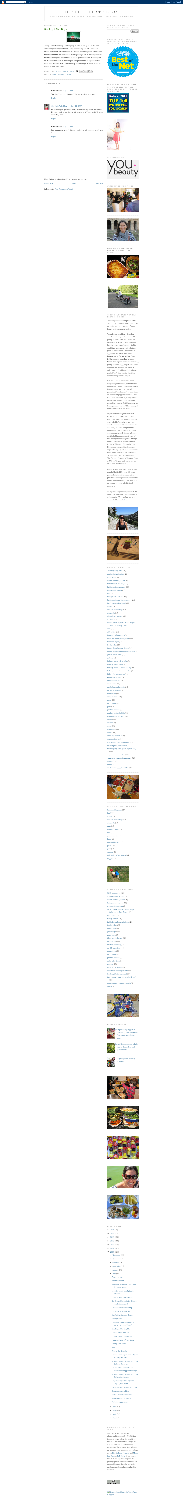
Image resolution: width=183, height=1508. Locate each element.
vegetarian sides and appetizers (119, 758)
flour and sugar (113, 641)
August (116, 1270)
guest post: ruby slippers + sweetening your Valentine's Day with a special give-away (126, 1033)
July (114, 1273)
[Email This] (80, 71)
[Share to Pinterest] (91, 71)
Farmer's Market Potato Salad (123, 1340)
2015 (112, 1229)
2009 (112, 1252)
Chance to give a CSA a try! (122, 1297)
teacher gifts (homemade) (117, 745)
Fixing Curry (117, 1318)
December (117, 1255)
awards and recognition (116, 580)
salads (109, 719)
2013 (112, 1237)
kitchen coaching (114, 677)
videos (109, 764)
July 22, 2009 (68, 90)
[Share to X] (86, 71)
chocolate (111, 613)
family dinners (112, 918)
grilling (110, 657)
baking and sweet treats (116, 587)
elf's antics (111, 631)
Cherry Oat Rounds (119, 1351)
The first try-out (118, 1280)
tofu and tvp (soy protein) (117, 855)
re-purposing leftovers (115, 716)
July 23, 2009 (68, 126)
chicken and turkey (114, 609)
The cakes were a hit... (120, 1391)
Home (74, 183)
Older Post (99, 183)
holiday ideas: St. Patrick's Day (119, 667)
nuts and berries (113, 842)
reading (110, 964)
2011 (112, 1244)
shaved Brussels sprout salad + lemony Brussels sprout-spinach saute (126, 1047)
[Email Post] (76, 71)
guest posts (111, 935)
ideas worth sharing (114, 938)
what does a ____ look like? (118, 767)
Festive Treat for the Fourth (122, 1394)
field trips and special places (118, 638)
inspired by (111, 941)
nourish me (111, 693)
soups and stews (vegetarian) (118, 742)
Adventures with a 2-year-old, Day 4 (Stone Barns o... (125, 1362)
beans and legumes (114, 590)
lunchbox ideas (113, 680)
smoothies (111, 729)
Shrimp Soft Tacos (119, 1343)
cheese (109, 606)
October (116, 1262)
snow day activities (114, 735)
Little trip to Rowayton (121, 1311)
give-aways (111, 931)
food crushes (112, 644)
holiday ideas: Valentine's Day (119, 670)
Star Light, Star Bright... (121, 1328)
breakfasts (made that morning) (119, 600)
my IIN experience (114, 690)
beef (109, 593)
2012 (112, 1240)
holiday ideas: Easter (115, 664)
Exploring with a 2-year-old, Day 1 (125, 1387)
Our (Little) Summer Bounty (123, 1315)
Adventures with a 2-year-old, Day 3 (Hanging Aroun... (125, 1375)
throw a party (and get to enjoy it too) (121, 748)
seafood (110, 722)
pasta (109, 700)
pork (109, 706)
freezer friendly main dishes (118, 648)
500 (113, 1347)
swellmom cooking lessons (117, 970)
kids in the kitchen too (116, 674)
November (117, 1258)
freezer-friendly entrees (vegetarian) (121, 651)
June (115, 1406)
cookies (110, 619)
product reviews (113, 709)
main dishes (111, 683)
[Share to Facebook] (88, 71)
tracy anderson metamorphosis (119, 983)
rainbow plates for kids (116, 713)
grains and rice (113, 835)
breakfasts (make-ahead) (116, 603)
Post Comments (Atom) (64, 189)
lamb (109, 839)
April (115, 1414)
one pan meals (112, 696)
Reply (53, 98)
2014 (112, 1233)
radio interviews (113, 961)
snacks (109, 732)
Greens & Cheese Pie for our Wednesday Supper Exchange (124, 1369)
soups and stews (113, 739)
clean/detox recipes (114, 616)
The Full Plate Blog (91, 12)
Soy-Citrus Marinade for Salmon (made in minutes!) (124, 1302)
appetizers (111, 577)
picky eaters (112, 703)
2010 (112, 1248)
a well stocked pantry (115, 896)
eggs (109, 826)
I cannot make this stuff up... (123, 1307)
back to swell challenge (116, 583)
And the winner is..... (120, 1402)
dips (109, 628)
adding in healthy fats (115, 574)
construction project (115, 906)
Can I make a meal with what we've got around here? (123, 1323)
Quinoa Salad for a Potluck (122, 1336)
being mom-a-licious (61, 74)
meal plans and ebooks (116, 687)
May (115, 1410)
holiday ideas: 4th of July (117, 661)
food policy (111, 928)
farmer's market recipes (116, 635)
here (126, 500)
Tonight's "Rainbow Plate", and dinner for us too (124, 1285)
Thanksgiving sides (114, 570)
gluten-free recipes (114, 654)
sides (109, 726)
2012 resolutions (113, 893)
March (115, 1417)
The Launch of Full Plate (121, 1398)
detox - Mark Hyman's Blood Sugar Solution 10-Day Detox (120, 624)
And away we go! (118, 1277)
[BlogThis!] (83, 71)
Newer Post (48, 183)
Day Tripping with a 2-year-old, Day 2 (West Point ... (124, 1382)
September (117, 1266)
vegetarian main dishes (116, 754)
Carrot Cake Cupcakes (120, 1332)
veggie (110, 761)
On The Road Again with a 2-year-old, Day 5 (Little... (125, 1356)
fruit (109, 832)
